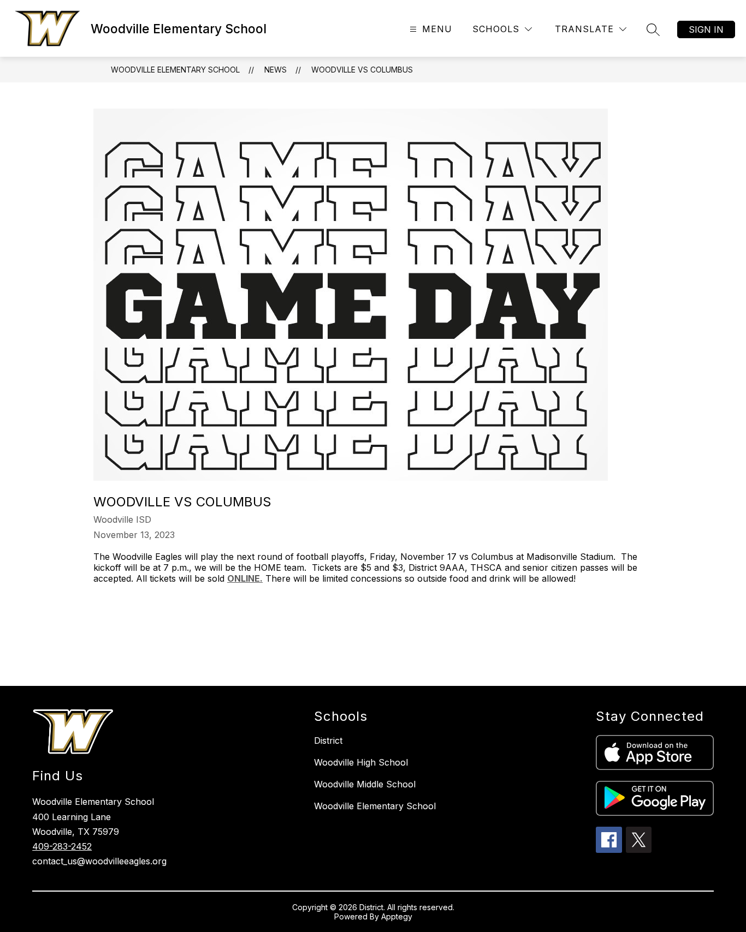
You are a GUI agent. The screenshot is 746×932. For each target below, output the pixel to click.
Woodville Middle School (365, 784)
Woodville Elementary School (175, 69)
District (328, 740)
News (275, 69)
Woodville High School (361, 762)
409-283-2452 (62, 846)
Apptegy (396, 916)
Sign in (706, 29)
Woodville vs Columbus (362, 69)
